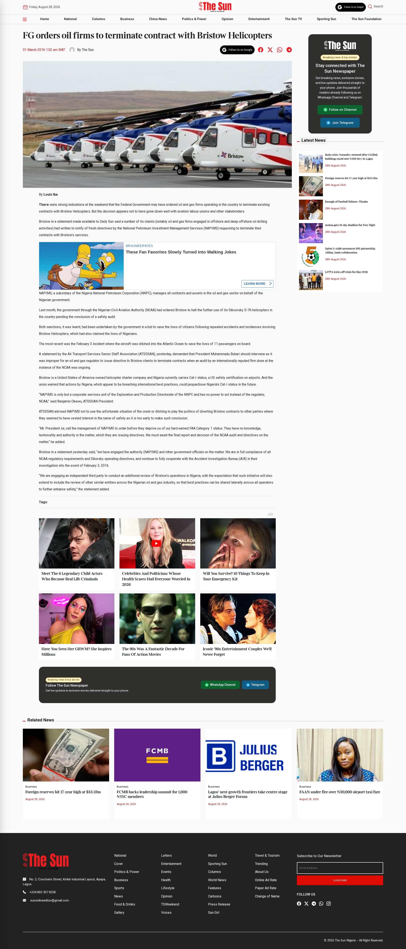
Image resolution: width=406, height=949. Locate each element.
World (212, 856)
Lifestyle (167, 888)
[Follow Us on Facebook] (299, 903)
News (118, 896)
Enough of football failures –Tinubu (346, 201)
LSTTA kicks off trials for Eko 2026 (346, 272)
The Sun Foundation (366, 19)
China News (158, 19)
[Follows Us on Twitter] (270, 50)
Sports (119, 888)
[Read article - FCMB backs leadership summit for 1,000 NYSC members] (157, 755)
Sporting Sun (326, 19)
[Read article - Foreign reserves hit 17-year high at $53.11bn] (66, 755)
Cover (118, 864)
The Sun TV (293, 19)
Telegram (258, 684)
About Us (262, 872)
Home (44, 19)
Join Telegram (343, 122)
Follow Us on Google (353, 7)
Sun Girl (213, 913)
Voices (166, 913)
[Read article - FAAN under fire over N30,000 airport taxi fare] (340, 755)
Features (214, 888)
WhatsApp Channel (223, 684)
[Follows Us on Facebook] (260, 50)
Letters (166, 856)
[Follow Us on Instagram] (328, 903)
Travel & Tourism (267, 856)
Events (166, 872)
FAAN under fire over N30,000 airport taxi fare (339, 792)
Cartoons (214, 896)
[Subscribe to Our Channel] (314, 903)
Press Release (219, 904)
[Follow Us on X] (306, 903)
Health (166, 880)
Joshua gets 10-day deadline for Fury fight (350, 225)
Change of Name (267, 896)
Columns (98, 19)
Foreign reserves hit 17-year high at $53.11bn (351, 178)
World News (217, 880)
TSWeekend (170, 904)
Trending (261, 864)
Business (127, 19)
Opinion (227, 19)
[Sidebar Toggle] (25, 19)
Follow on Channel (343, 110)
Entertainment (259, 19)
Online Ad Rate (266, 880)
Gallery (119, 913)
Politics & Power (194, 19)
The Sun (88, 50)
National (70, 19)
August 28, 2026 (35, 799)
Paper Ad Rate (265, 888)
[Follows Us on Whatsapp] (279, 50)
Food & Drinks (124, 904)
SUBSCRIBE (340, 880)
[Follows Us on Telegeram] (289, 50)
